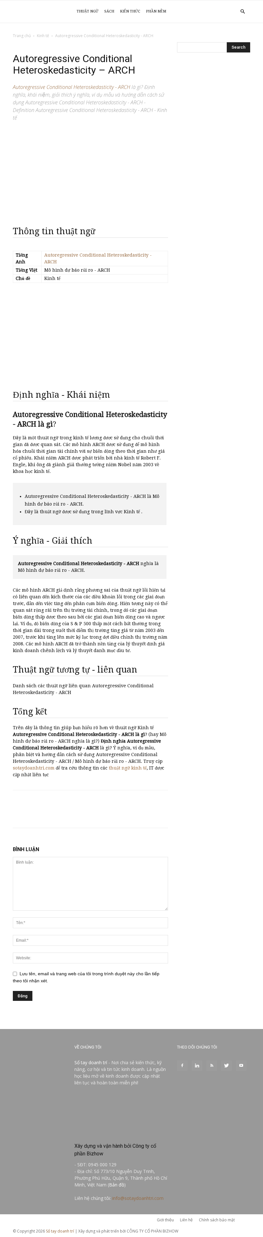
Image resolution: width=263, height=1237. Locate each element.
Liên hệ (186, 1220)
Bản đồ (116, 1185)
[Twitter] (226, 1066)
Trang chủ (22, 35)
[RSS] (212, 1066)
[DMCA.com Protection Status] (121, 1132)
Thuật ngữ (87, 11)
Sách (109, 11)
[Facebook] (182, 1066)
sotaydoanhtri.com (34, 767)
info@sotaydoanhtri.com (138, 1198)
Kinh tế (43, 35)
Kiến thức (130, 11)
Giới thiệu (165, 1220)
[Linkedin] (197, 1066)
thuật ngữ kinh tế (128, 767)
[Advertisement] (90, 171)
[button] (242, 12)
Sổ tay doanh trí (90, 1062)
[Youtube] (241, 1066)
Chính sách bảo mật (217, 1220)
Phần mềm (156, 11)
